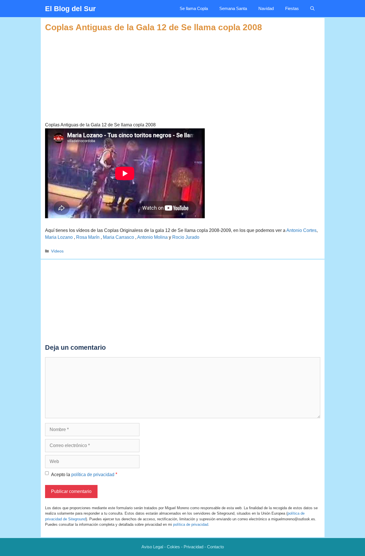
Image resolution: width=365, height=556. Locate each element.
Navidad (266, 8)
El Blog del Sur (70, 9)
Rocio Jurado (185, 237)
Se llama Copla (194, 8)
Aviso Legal (152, 546)
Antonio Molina (152, 237)
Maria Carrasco (119, 237)
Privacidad (193, 546)
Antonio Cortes (301, 230)
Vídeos (57, 251)
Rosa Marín (88, 237)
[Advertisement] (182, 72)
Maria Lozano (59, 237)
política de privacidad (92, 474)
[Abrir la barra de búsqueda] (312, 8)
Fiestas (292, 8)
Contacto (215, 546)
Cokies (173, 546)
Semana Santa (233, 8)
